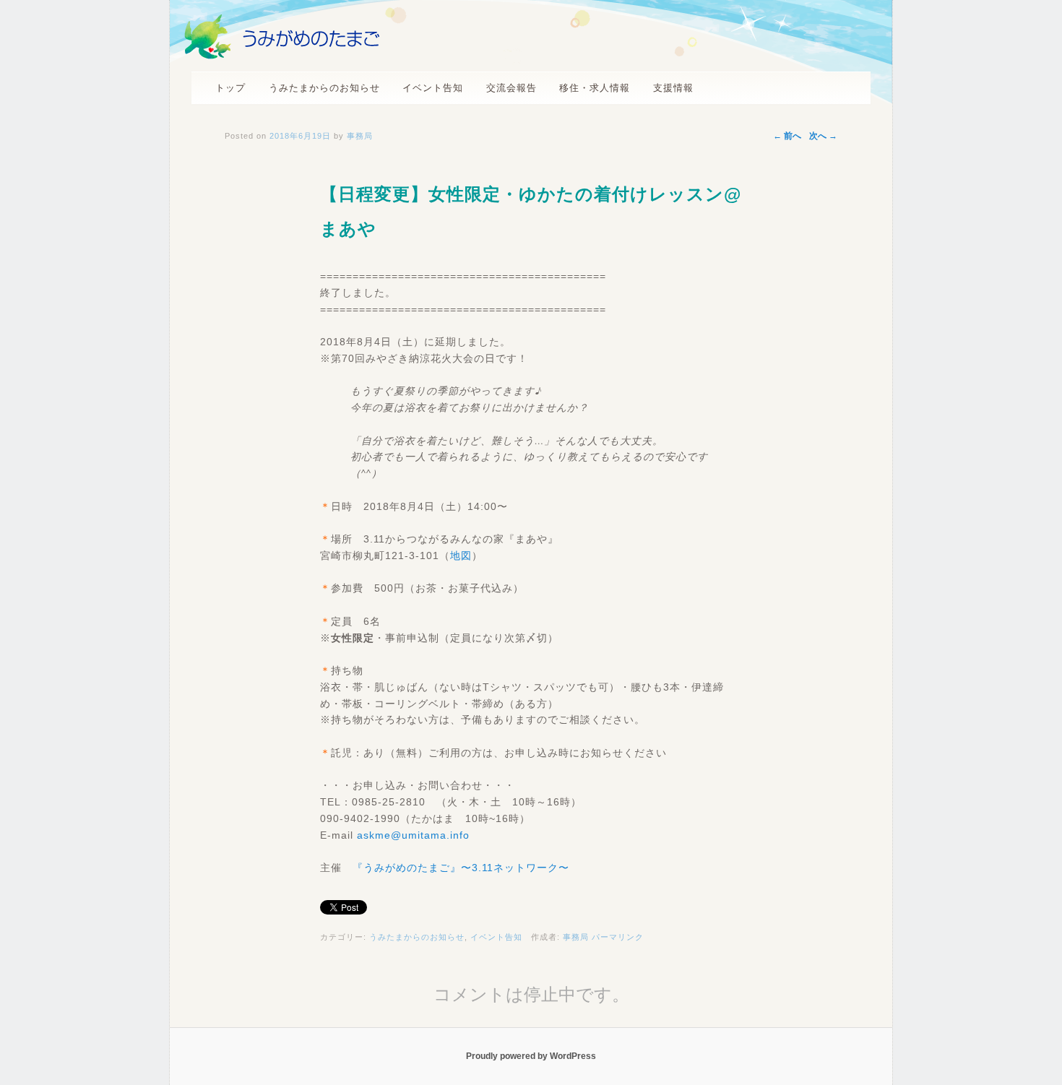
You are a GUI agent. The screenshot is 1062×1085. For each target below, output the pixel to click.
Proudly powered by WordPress (531, 1056)
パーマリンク (618, 937)
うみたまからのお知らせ (324, 87)
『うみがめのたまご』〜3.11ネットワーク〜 (461, 867)
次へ (823, 136)
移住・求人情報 (594, 87)
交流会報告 (511, 87)
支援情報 (673, 87)
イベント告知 (432, 87)
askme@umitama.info (413, 835)
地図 (461, 555)
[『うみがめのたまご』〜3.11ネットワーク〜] (281, 55)
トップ (230, 87)
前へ (787, 136)
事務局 (576, 937)
